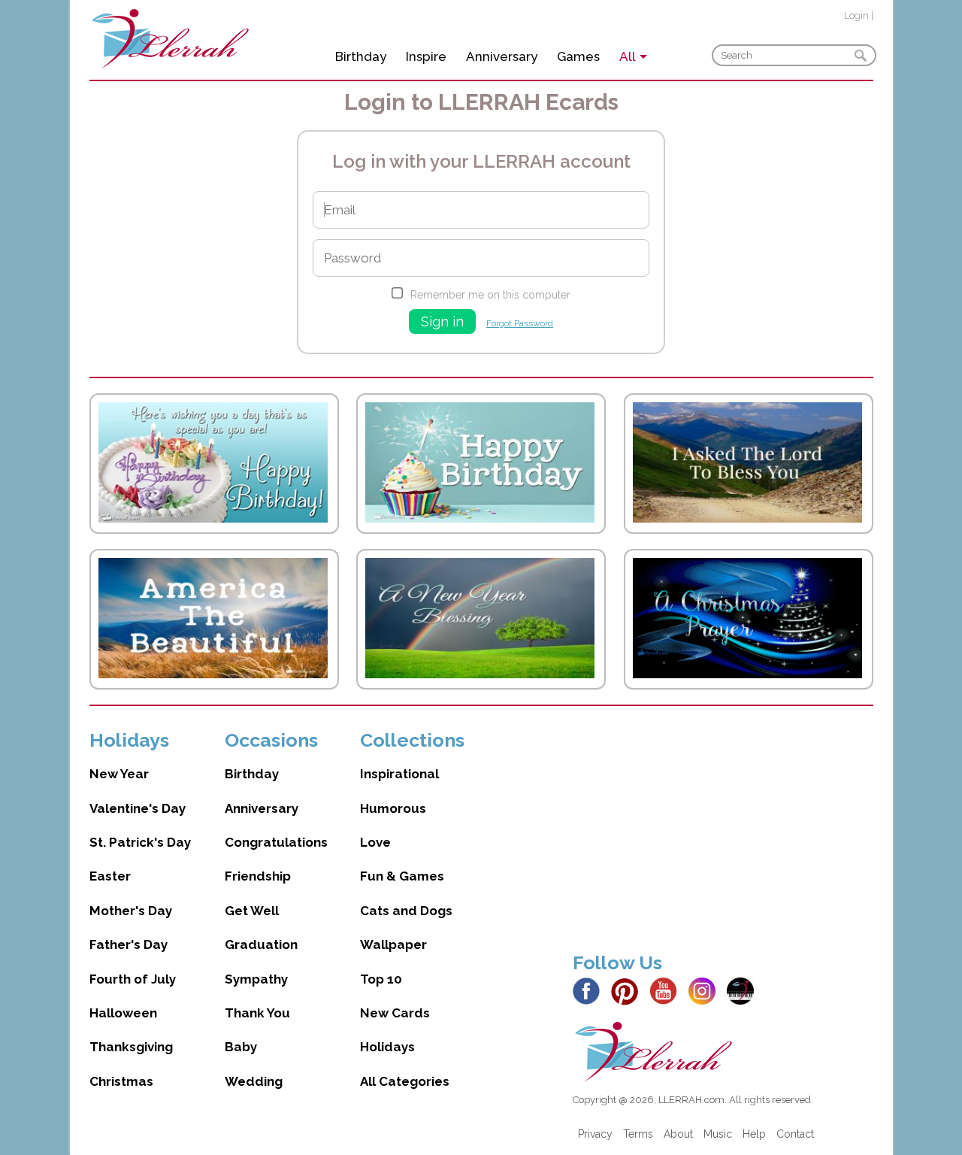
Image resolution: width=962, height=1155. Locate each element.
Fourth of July (132, 979)
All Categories (404, 1081)
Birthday (360, 56)
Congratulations (276, 842)
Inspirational (399, 773)
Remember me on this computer (490, 295)
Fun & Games (402, 876)
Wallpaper (393, 944)
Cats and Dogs (406, 910)
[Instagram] (706, 990)
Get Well (252, 910)
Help (754, 1134)
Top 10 (381, 979)
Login (856, 15)
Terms (638, 1134)
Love (375, 842)
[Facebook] (590, 990)
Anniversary (501, 56)
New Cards (395, 1012)
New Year (119, 773)
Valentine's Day (137, 808)
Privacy (595, 1134)
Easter (110, 876)
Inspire (426, 56)
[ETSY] (744, 990)
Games (578, 56)
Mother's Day (130, 910)
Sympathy (256, 979)
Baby (241, 1046)
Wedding (254, 1081)
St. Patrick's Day (140, 842)
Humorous (393, 808)
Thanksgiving (131, 1046)
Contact (795, 1134)
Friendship (258, 876)
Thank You (257, 1012)
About (678, 1134)
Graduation (261, 944)
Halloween (123, 1012)
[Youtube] (667, 990)
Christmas (121, 1081)
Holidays (387, 1046)
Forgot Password (519, 323)
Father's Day (128, 944)
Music (717, 1134)
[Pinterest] (628, 990)
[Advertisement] (723, 834)
